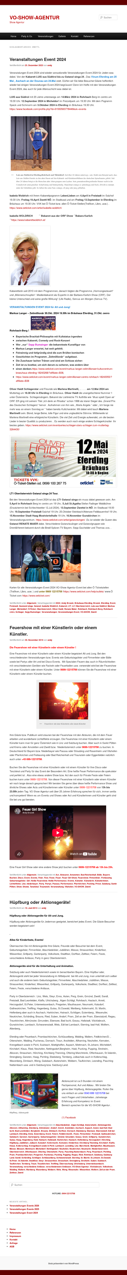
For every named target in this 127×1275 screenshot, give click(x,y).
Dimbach (53, 1130)
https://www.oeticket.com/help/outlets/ (84, 591)
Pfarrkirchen (80, 883)
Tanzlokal (34, 886)
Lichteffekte (15, 883)
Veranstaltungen (49, 611)
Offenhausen (31, 1151)
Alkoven (13, 1127)
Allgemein (31, 602)
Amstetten (75, 874)
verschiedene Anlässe (34, 1166)
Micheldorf (22, 608)
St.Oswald (105, 1157)
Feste (52, 877)
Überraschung (66, 1163)
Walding (13, 1169)
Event (112, 602)
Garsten (23, 1136)
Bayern (106, 874)
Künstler (79, 880)
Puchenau (48, 1154)
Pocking (90, 883)
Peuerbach (97, 1151)
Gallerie (62, 36)
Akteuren (64, 874)
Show (19, 886)
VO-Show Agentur (80, 1166)
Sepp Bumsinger (33, 611)
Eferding (105, 602)
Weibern (51, 1169)
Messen (20, 1148)
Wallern (21, 1169)
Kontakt (74, 36)
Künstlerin (89, 880)
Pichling (107, 1151)
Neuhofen (63, 1148)
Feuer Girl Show (69, 877)
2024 (58, 602)
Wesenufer (73, 1169)
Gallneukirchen (108, 1133)
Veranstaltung (57, 886)
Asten (96, 1127)
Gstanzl (37, 605)
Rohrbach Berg (95, 608)
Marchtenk (84, 1145)
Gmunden (69, 1136)
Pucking (58, 1154)
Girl (28, 880)
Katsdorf (42, 1142)
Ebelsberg (81, 1130)
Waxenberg (41, 1169)
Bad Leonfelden (22, 1130)
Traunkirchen (43, 1163)
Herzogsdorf (95, 1139)
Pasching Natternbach (75, 1151)
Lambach (59, 1145)
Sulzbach (102, 1160)
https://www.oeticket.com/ (36, 595)
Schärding (26, 1157)
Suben (94, 1160)
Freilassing (106, 877)
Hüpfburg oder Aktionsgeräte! (40, 902)
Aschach (79, 1127)
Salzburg (106, 883)
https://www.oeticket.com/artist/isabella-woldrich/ (36, 207)
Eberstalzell (101, 1130)
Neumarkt (86, 1148)
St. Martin (85, 1157)
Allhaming (23, 1127)
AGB (12, 1246)
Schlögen (36, 1157)
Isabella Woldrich (50, 605)
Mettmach (30, 1148)
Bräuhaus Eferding (83, 602)
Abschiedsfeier (63, 1124)
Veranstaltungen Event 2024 (38, 59)
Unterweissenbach (95, 1163)
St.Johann (95, 1157)
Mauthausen (109, 1145)
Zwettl (94, 611)
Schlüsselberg (48, 1157)
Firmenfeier (94, 877)
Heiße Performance (57, 880)
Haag (18, 1139)
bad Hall (103, 1127)
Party (41, 883)
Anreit (61, 1127)
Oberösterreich (44, 608)
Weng (64, 1169)
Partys (48, 883)
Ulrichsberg (79, 1163)
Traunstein (45, 886)
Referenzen (89, 36)
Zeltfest (13, 1172)
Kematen (63, 1142)
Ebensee (91, 1130)
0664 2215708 (68, 1193)
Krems (71, 880)
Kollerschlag (22, 1145)
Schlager (20, 611)
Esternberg (39, 1133)
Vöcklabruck (96, 1166)
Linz (24, 883)
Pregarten (38, 1154)
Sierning (76, 1157)
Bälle (99, 874)
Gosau (78, 1136)
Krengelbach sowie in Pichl (41, 1145)
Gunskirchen (104, 1136)
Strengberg (74, 1160)
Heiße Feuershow (39, 880)
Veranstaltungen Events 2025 (24, 1209)
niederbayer (32, 883)
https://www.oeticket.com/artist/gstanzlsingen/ (60, 519)
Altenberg (33, 1127)
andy (49, 65)
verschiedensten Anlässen (58, 1166)
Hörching (106, 1139)
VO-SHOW (85, 611)
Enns (30, 1133)
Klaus (12, 1145)
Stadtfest (33, 1160)
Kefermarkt (52, 1142)
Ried (81, 1154)
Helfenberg (82, 1139)
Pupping (67, 1154)
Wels (58, 1169)
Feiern (55, 1133)
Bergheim (35, 1130)
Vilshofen (69, 886)
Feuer (58, 877)
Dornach (71, 1130)
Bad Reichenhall (88, 874)
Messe (13, 1148)
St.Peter (13, 1160)
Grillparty (93, 1136)
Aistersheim (91, 1124)
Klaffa (112, 1142)
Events (34, 877)
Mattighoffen (96, 1145)
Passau (56, 883)
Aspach (88, 1127)
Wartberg (30, 1169)
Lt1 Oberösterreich (81, 605)
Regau (75, 1154)
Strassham (63, 1160)
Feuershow (83, 877)
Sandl (18, 1157)
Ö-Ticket (32, 608)
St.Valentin (23, 1160)
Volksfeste (108, 1166)
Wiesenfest (85, 1169)
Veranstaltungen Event (68, 611)
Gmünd (61, 1136)
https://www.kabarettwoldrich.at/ (28, 220)
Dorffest (62, 1130)
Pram (12, 1154)
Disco (20, 877)
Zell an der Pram (107, 1169)
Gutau (12, 1139)
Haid (36, 1139)
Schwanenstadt (63, 1157)
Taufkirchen (15, 1163)
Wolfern (94, 1169)
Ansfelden (69, 1127)
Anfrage (14, 1243)
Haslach (72, 1139)
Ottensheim (52, 1151)
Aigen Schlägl (77, 1124)
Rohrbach (82, 608)
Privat (98, 883)
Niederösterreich (100, 1148)
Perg (89, 1151)
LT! (69, 605)
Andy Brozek (67, 602)
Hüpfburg (14, 1142)
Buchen (13, 877)
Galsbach (14, 1136)
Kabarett (63, 605)
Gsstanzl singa (26, 605)
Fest (46, 877)
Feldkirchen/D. (66, 1133)
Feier (40, 877)
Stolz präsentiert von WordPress (63, 1263)
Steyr (41, 1160)
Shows (26, 886)
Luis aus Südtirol (99, 605)
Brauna (44, 1130)
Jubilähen (23, 1142)
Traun (33, 1163)
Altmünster (44, 1127)
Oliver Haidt (57, 608)
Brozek (96, 602)
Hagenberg (27, 1139)
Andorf (54, 1127)
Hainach (43, 1139)
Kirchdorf (103, 1142)
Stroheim (85, 1160)
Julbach (33, 1142)
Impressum (15, 1236)
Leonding (69, 1145)
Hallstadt (52, 1139)
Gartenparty (34, 1136)
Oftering (42, 1151)
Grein (85, 1136)
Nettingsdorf (52, 1148)
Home (13, 36)
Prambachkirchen (24, 1154)
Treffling (54, 1163)
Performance (67, 883)
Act (57, 874)
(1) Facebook (69, 1117)
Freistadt (14, 605)
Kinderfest (74, 1142)
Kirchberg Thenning (89, 1142)
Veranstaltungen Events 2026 (24, 1205)
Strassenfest (51, 1160)
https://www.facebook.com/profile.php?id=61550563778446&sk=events (48, 109)
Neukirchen (74, 1148)
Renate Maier (70, 608)
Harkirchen (62, 1139)
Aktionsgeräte (104, 1124)
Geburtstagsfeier (18, 880)
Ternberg (26, 1163)
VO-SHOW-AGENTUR (35, 17)
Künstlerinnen (101, 880)
